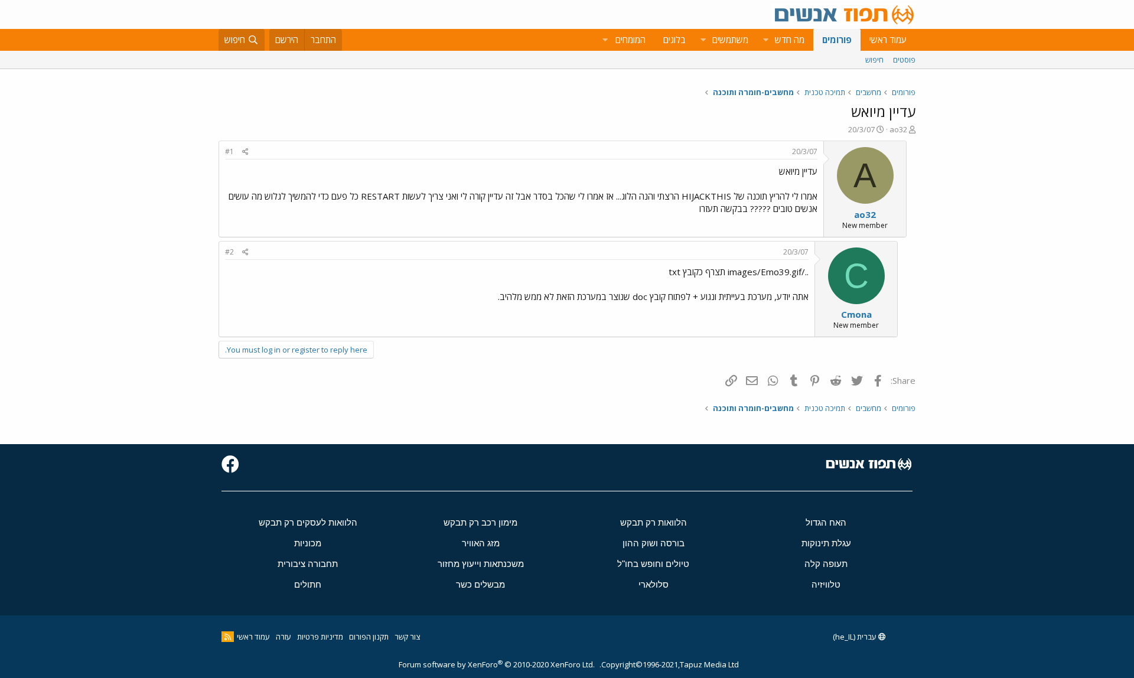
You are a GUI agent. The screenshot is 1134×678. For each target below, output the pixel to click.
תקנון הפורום (369, 636)
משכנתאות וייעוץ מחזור (481, 564)
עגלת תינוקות (826, 543)
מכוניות (307, 543)
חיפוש (874, 59)
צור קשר (407, 636)
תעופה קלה (826, 564)
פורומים (837, 39)
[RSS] (227, 636)
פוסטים (904, 59)
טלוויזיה (826, 584)
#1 (229, 151)
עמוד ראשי (888, 39)
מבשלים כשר (480, 584)
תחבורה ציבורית (308, 564)
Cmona (856, 314)
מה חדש (789, 39)
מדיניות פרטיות (320, 636)
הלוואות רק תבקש (653, 522)
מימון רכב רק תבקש (480, 522)
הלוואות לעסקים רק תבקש (308, 522)
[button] (765, 40)
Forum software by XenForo (497, 664)
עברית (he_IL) (855, 636)
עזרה (283, 636)
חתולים (307, 584)
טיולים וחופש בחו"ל (653, 564)
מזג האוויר (481, 543)
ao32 (898, 129)
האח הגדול (826, 522)
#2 (229, 252)
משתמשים (730, 39)
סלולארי (653, 584)
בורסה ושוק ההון (654, 543)
